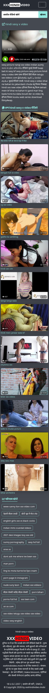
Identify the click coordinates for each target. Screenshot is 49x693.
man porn (8, 563)
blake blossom (31, 672)
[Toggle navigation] (42, 4)
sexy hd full (34, 542)
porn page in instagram (15, 577)
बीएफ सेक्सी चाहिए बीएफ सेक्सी (15, 592)
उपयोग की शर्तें (28, 683)
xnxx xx (7, 549)
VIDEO (16, 5)
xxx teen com (27, 599)
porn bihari (37, 592)
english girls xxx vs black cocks (19, 520)
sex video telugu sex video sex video (21, 613)
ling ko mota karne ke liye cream (20, 570)
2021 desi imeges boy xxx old (18, 535)
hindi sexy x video (24, 631)
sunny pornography (13, 542)
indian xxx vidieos (32, 585)
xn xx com (8, 606)
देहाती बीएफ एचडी (10, 513)
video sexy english (12, 620)
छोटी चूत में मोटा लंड (29, 513)
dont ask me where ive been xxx (19, 556)
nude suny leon (11, 585)
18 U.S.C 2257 (13, 683)
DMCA (39, 683)
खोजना (43, 14)
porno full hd (10, 599)
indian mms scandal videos (17, 527)
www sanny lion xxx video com (19, 506)
